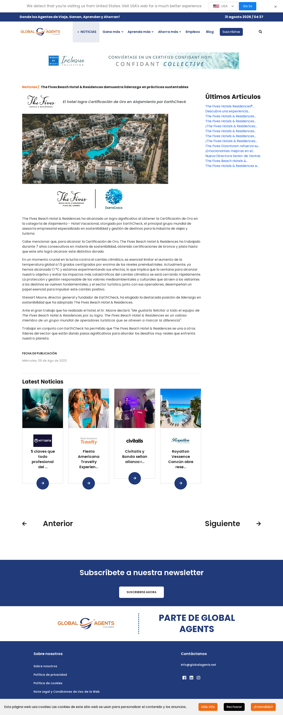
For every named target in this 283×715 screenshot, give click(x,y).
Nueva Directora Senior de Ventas (232, 156)
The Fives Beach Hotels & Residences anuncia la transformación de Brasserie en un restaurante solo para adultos (232, 160)
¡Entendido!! (263, 706)
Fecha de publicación (39, 353)
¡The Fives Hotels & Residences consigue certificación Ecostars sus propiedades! (230, 126)
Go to (247, 6)
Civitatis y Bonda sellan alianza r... (134, 456)
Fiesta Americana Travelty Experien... (88, 459)
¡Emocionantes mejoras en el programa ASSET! (229, 151)
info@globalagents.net (198, 665)
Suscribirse (231, 31)
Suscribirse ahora (141, 592)
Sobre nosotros (45, 666)
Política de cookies (48, 683)
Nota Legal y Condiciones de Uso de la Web (67, 692)
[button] (223, 6)
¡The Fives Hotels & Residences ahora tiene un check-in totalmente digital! (230, 141)
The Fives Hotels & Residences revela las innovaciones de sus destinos (229, 131)
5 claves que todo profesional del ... (43, 459)
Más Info (208, 706)
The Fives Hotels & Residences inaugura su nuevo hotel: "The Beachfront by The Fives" (229, 121)
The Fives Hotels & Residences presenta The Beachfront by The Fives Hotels (232, 136)
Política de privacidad (50, 675)
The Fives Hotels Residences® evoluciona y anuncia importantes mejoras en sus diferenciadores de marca (233, 106)
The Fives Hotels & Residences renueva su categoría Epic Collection (229, 116)
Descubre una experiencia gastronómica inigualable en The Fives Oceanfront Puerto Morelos (232, 111)
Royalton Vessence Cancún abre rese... (180, 459)
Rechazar (234, 706)
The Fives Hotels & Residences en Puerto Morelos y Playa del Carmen (232, 165)
